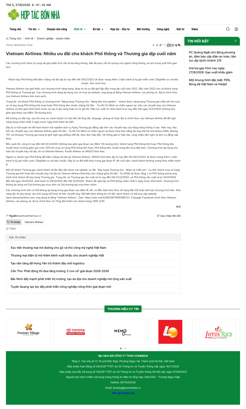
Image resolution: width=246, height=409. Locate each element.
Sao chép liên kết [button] (170, 215)
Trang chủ (14, 38)
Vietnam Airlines (33, 222)
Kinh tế (29, 38)
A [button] (154, 45)
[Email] (172, 45)
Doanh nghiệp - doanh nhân (53, 38)
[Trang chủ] (34, 14)
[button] (228, 29)
